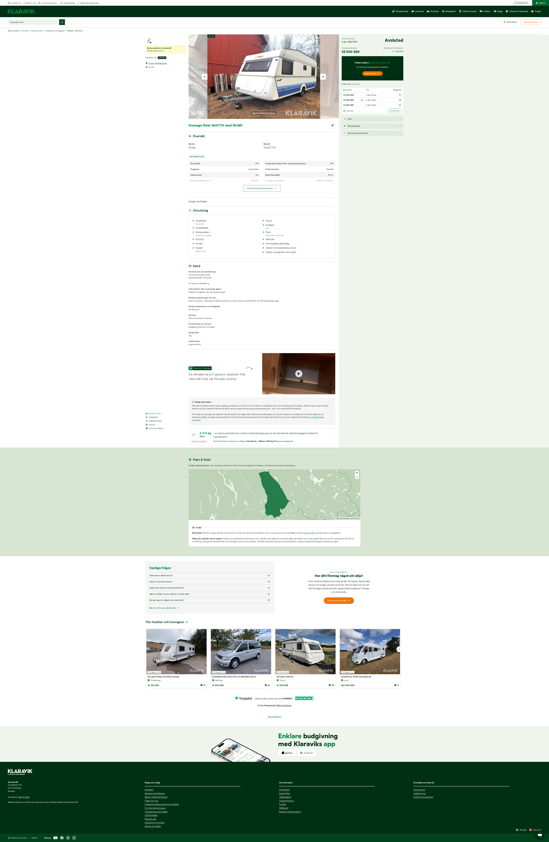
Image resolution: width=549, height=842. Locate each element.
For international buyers (155, 808)
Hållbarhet (283, 808)
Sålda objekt (512, 22)
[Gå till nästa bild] (399, 649)
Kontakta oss (15, 3)
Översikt (154, 417)
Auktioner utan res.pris (89, 3)
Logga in (541, 3)
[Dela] (332, 125)
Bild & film (155, 414)
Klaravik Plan (284, 793)
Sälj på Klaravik (371, 74)
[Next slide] (323, 77)
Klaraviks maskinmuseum (290, 812)
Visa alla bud (394, 111)
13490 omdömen (284, 705)
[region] (274, 494)
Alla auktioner (69, 3)
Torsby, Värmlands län (157, 63)
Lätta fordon (37, 31)
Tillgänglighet (285, 797)
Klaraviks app (150, 819)
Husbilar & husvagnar (55, 31)
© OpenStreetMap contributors (347, 518)
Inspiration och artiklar (154, 822)
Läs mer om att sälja (337, 600)
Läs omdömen (274, 716)
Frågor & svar (30, 3)
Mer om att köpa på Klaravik (162, 608)
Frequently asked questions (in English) (162, 804)
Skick (152, 425)
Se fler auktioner (154, 51)
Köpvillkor (149, 790)
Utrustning (155, 421)
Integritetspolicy (286, 801)
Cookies (282, 804)
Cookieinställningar (49, 3)
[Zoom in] (357, 473)
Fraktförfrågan (151, 815)
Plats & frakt (156, 428)
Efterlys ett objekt (153, 826)
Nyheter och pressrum (423, 797)
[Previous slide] (204, 77)
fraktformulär (309, 533)
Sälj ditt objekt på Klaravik (156, 797)
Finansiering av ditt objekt (156, 812)
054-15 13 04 (24, 797)
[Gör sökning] (62, 22)
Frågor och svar (151, 801)
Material (35, 838)
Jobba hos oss (419, 793)
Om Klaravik (284, 790)
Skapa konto (523, 3)
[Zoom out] (357, 477)
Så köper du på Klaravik (155, 793)
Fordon (25, 31)
